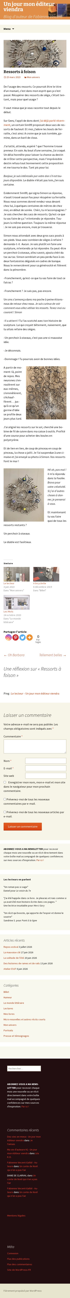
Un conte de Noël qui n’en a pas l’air (22, 1179)
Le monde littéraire (14, 1002)
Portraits (8, 1030)
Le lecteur (9, 583)
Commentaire (13, 736)
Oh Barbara (14, 655)
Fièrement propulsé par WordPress (23, 1290)
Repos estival (11, 946)
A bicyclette (39, 583)
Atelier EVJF (10, 968)
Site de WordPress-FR (19, 1269)
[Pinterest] (15, 637)
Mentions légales (16, 1215)
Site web (9, 775)
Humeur (8, 997)
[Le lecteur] (17, 574)
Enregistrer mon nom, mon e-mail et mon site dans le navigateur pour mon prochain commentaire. (34, 787)
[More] (29, 637)
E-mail (9, 768)
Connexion (12, 1253)
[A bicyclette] (46, 574)
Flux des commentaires (19, 1264)
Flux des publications (18, 1258)
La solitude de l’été (14, 957)
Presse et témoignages (16, 1035)
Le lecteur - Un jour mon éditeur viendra (35, 693)
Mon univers (33, 77)
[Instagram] (8, 637)
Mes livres (9, 1013)
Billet (6, 991)
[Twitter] (22, 637)
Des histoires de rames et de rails (22, 963)
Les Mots (8, 611)
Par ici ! (40, 860)
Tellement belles (52, 655)
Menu (7, 29)
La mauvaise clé (12, 952)
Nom (7, 761)
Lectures (8, 1008)
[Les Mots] (17, 602)
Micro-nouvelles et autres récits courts (24, 1019)
